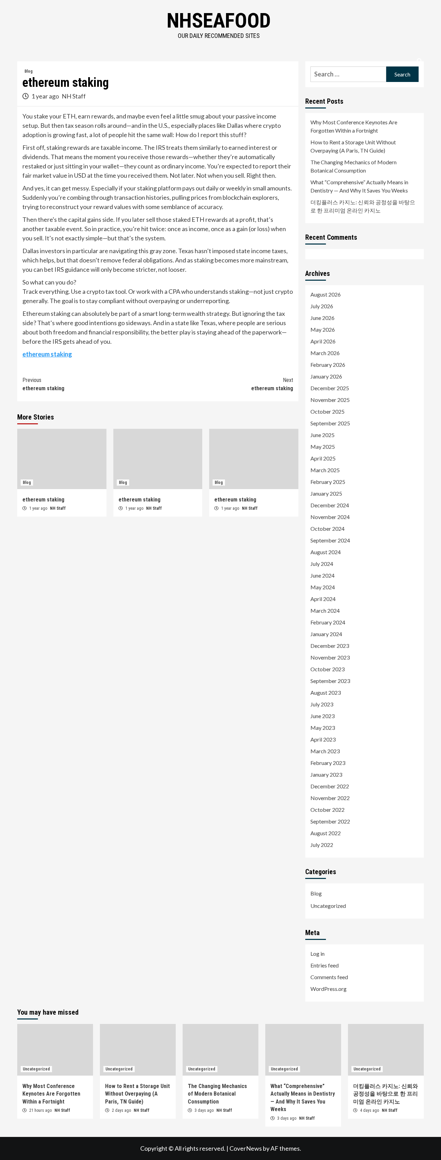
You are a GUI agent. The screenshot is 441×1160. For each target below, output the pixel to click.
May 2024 (322, 587)
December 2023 (329, 645)
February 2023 (327, 762)
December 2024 (329, 505)
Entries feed (324, 965)
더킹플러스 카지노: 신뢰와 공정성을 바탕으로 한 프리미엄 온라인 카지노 (362, 206)
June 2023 (322, 716)
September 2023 (330, 680)
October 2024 (327, 528)
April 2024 (323, 598)
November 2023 (330, 657)
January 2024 (326, 634)
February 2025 (327, 481)
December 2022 (329, 786)
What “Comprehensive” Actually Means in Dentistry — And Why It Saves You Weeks (359, 186)
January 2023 (326, 774)
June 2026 (322, 317)
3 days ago (205, 1110)
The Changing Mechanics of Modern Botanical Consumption (353, 166)
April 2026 (323, 341)
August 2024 (325, 552)
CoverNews (245, 1148)
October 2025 (327, 411)
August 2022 (325, 833)
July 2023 (321, 704)
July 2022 (321, 844)
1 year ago (45, 96)
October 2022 (327, 809)
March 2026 (325, 353)
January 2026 (326, 376)
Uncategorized (328, 905)
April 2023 (323, 739)
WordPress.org (328, 988)
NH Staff (74, 96)
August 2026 (325, 294)
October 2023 (327, 669)
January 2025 (326, 493)
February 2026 (327, 364)
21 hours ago (41, 1110)
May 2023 (322, 727)
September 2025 (330, 423)
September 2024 (330, 540)
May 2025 (322, 446)
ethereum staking (47, 354)
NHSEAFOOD (219, 20)
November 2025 (330, 399)
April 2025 (323, 458)
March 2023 (325, 751)
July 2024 (321, 563)
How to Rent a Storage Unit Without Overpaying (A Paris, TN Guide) (353, 146)
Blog (28, 71)
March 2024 (325, 610)
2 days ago (122, 1110)
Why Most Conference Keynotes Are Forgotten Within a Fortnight (353, 126)
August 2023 (325, 692)
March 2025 (325, 470)
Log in (317, 953)
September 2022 (330, 821)
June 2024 (322, 575)
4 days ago (370, 1110)
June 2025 (322, 435)
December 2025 (329, 388)
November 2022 (330, 798)
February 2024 (327, 622)
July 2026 (321, 306)
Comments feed (329, 977)
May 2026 (322, 329)
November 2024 (330, 517)
